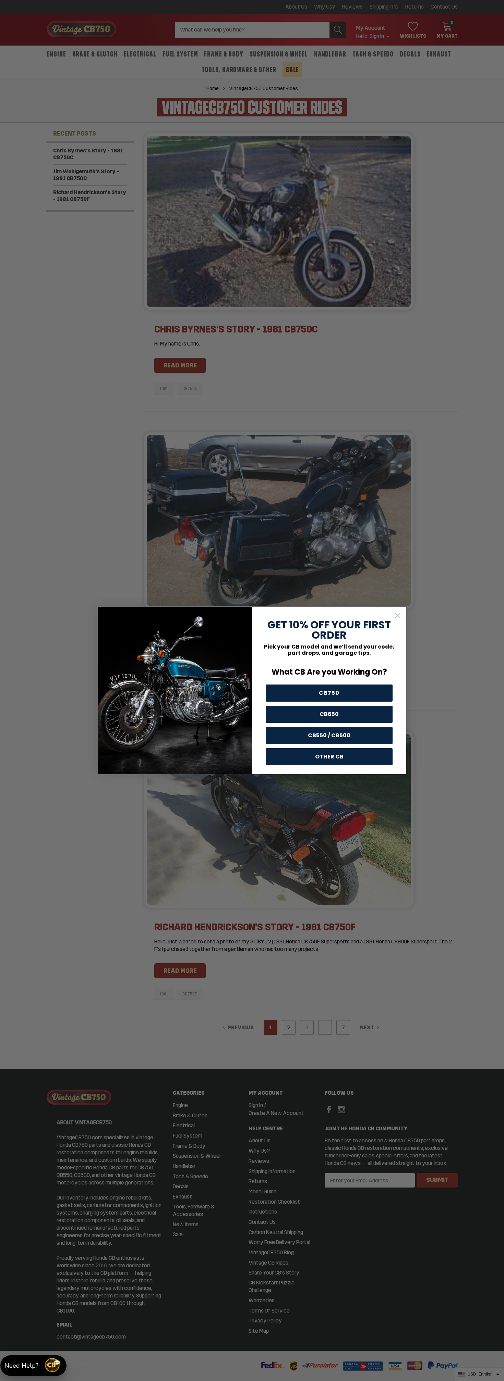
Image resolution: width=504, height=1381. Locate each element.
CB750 (329, 693)
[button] (33, 1365)
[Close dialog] (398, 616)
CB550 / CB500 (329, 735)
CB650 (329, 714)
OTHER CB (329, 757)
